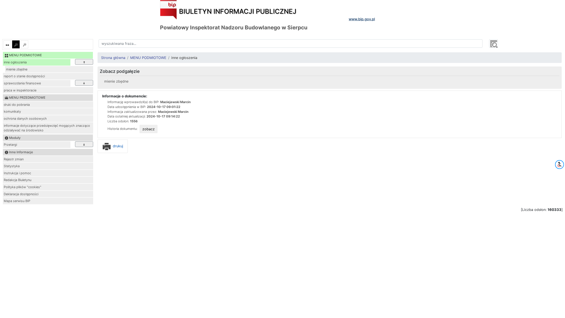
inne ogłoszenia (15, 62)
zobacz (148, 129)
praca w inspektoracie (20, 90)
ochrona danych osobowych (25, 118)
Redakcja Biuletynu (17, 180)
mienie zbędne (16, 69)
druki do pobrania (17, 104)
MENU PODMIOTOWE (148, 57)
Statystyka (12, 166)
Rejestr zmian (14, 159)
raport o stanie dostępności (24, 76)
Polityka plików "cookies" (22, 187)
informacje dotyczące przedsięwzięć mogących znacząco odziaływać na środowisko (47, 128)
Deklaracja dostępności (21, 194)
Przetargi (10, 144)
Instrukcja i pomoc (17, 173)
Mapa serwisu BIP (17, 201)
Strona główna (113, 57)
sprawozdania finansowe (22, 83)
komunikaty (12, 111)
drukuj (117, 146)
